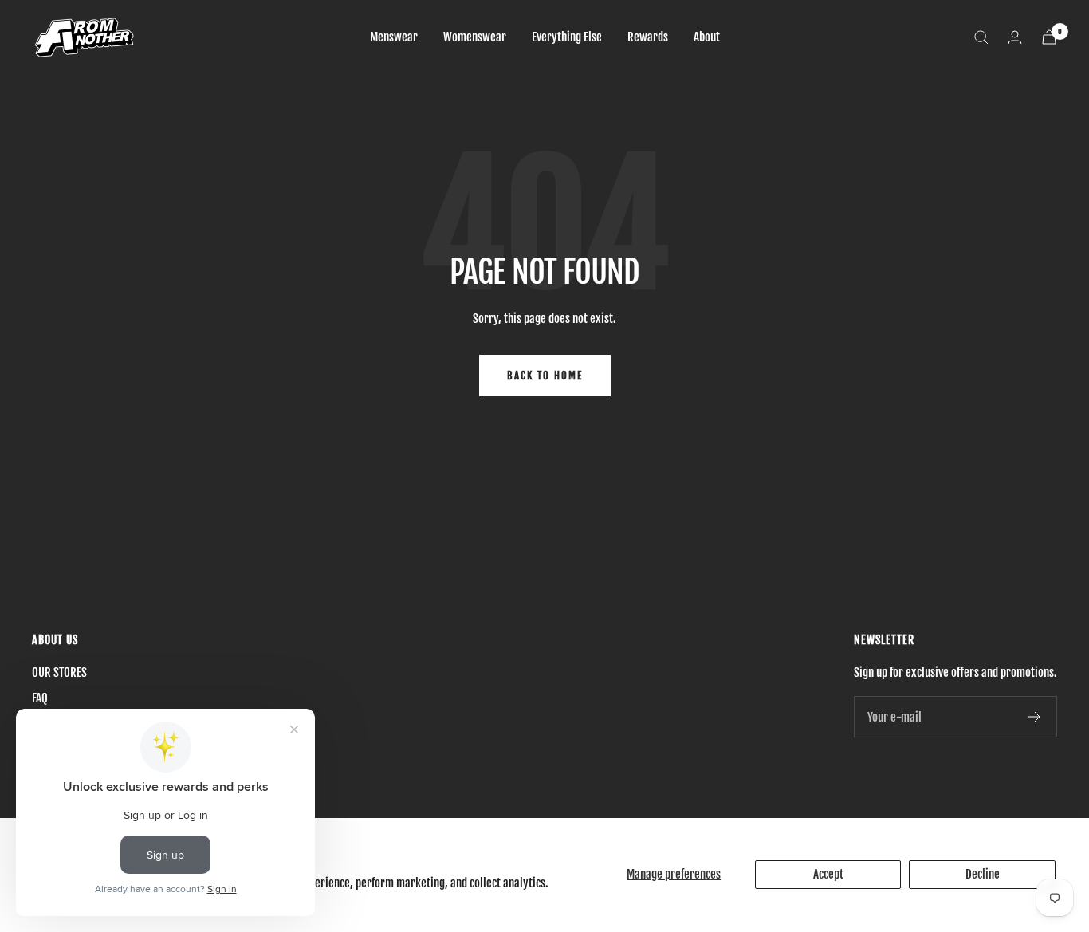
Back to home (545, 375)
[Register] (1034, 716)
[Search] (981, 37)
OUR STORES (59, 672)
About (707, 37)
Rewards (647, 37)
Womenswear (474, 37)
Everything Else (567, 37)
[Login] (1015, 37)
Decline (982, 874)
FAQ (40, 698)
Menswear (394, 37)
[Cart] (1049, 37)
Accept (828, 874)
